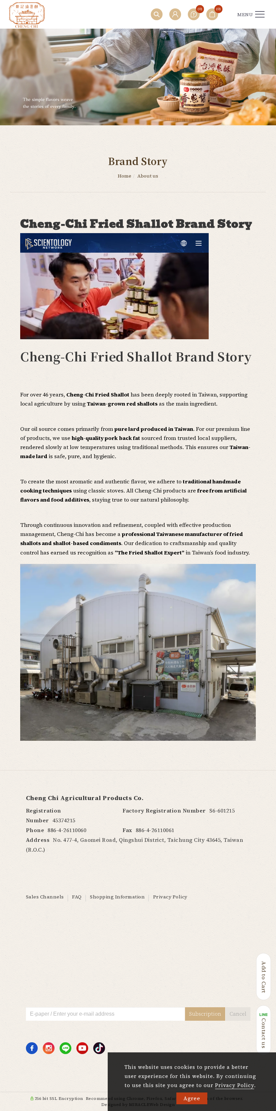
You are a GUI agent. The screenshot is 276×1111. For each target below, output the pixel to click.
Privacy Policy (234, 1085)
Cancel (238, 1013)
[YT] (82, 1048)
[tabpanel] (138, 77)
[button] (156, 14)
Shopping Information (117, 896)
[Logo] (26, 14)
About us (147, 175)
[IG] (49, 1048)
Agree (191, 1098)
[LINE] (65, 1048)
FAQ (77, 896)
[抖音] (99, 1048)
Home (124, 175)
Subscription (205, 1013)
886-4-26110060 (66, 830)
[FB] (32, 1048)
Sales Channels (45, 896)
